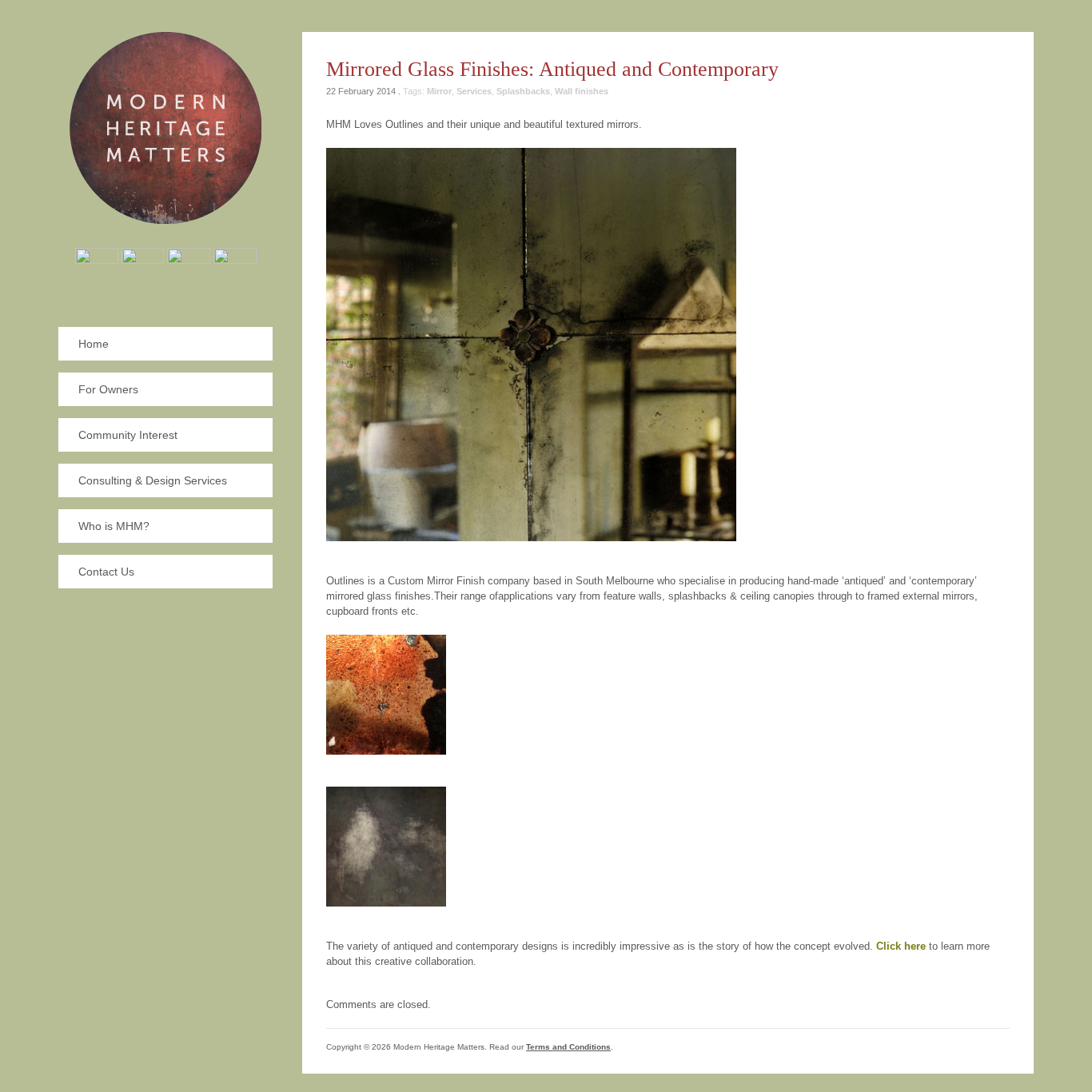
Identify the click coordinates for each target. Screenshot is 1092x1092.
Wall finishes (581, 91)
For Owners (108, 389)
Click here (902, 946)
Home (93, 343)
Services (474, 91)
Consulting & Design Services (152, 480)
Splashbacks (523, 91)
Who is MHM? (113, 526)
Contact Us (106, 571)
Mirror (439, 91)
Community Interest (127, 434)
